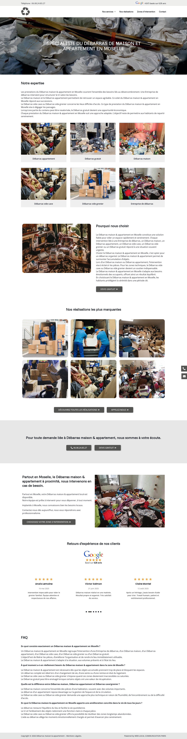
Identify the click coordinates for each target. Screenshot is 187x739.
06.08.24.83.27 (38, 3)
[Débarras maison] (142, 139)
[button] (86, 611)
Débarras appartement (44, 158)
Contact (162, 11)
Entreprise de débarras (142, 203)
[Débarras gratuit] (93, 139)
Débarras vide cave (43, 203)
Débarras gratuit (93, 158)
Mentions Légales (73, 736)
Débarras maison (142, 158)
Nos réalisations (126, 11)
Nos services (107, 11)
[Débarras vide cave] (43, 184)
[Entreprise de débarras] (142, 184)
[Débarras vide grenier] (93, 184)
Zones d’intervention (146, 11)
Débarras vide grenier (92, 203)
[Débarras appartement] (43, 139)
